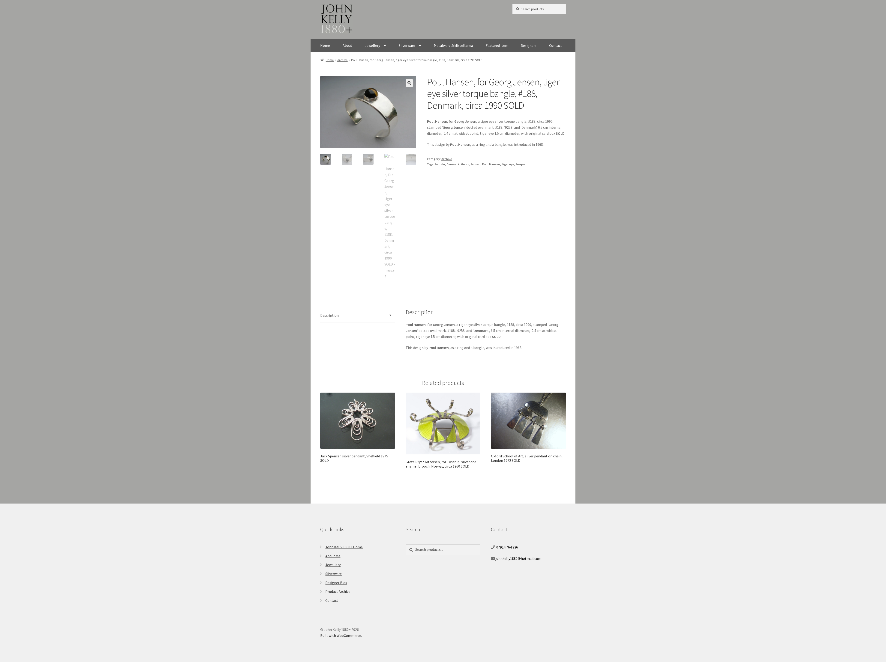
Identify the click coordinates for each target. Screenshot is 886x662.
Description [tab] (329, 315)
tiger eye (508, 164)
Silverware (407, 45)
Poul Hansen (491, 164)
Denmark (452, 164)
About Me (332, 556)
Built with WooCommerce (340, 635)
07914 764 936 (507, 547)
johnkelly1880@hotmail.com (518, 558)
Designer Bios (336, 582)
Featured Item (497, 45)
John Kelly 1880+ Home (344, 547)
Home (325, 45)
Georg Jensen (470, 164)
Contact (555, 45)
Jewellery (372, 45)
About (347, 45)
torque (520, 164)
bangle (440, 164)
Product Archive (337, 591)
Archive (342, 60)
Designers (528, 45)
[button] (409, 83)
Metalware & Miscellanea (453, 45)
